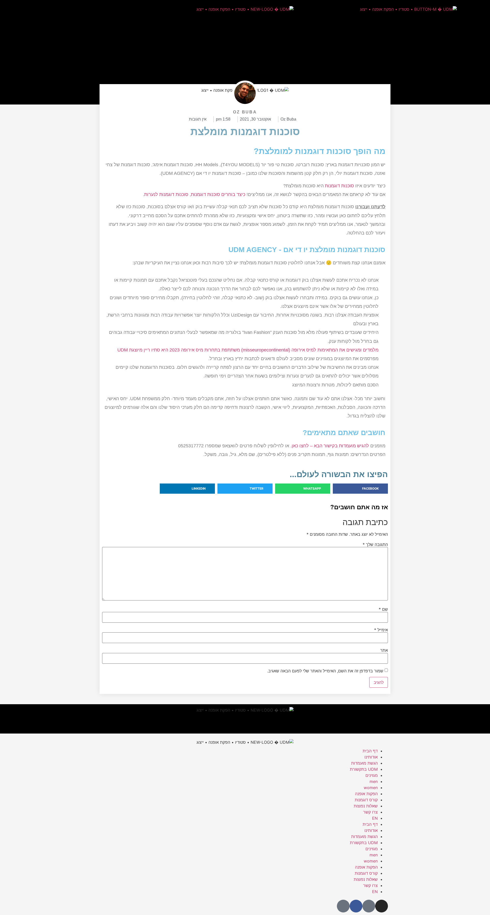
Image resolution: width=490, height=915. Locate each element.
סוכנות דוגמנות (339, 185)
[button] (360, 488)
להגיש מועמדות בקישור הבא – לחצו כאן (330, 445)
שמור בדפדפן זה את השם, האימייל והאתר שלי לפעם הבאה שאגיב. (325, 671)
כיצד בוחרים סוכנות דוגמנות (218, 194)
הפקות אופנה (366, 793)
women (371, 787)
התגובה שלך (375, 544)
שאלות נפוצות (366, 805)
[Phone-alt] (60, 9)
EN (375, 818)
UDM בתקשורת (364, 769)
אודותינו (371, 757)
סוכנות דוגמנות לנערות (166, 194)
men (374, 781)
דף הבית (370, 750)
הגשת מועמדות (364, 763)
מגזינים (371, 775)
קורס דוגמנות (366, 799)
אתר (384, 650)
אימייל (381, 630)
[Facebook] (74, 9)
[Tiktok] (88, 9)
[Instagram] (102, 9)
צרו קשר (370, 812)
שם (383, 609)
